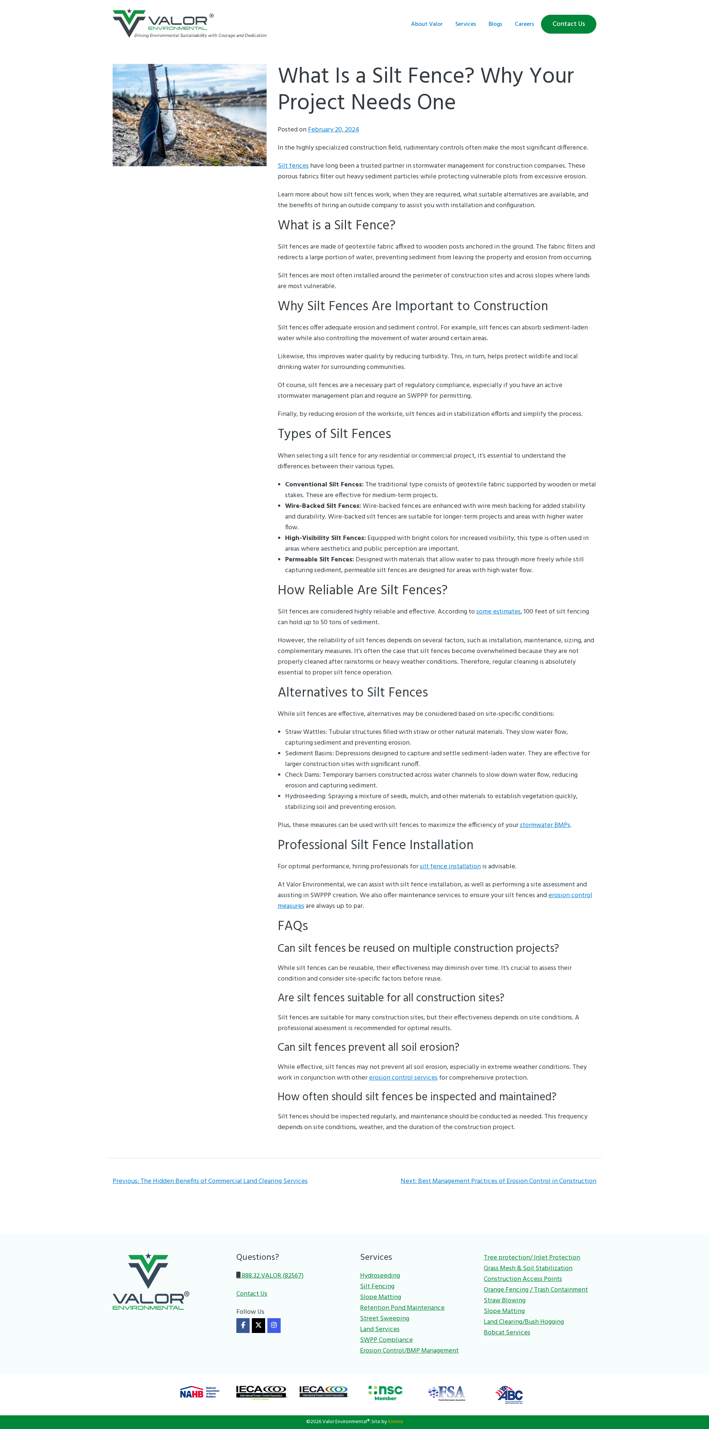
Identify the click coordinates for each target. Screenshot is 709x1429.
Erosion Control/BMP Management (409, 1351)
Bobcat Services (507, 1332)
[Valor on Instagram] (274, 1325)
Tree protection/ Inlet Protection (532, 1257)
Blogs (495, 24)
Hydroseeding (380, 1276)
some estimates (498, 611)
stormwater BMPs (545, 825)
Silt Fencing (377, 1286)
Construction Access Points (523, 1279)
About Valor (427, 24)
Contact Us (568, 24)
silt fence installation (450, 866)
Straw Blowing (504, 1300)
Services (465, 24)
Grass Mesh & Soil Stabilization (528, 1268)
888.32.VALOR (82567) (272, 1276)
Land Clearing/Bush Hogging (524, 1322)
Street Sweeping (384, 1318)
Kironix (395, 1422)
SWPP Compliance (386, 1340)
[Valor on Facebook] (243, 1325)
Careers (524, 24)
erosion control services (403, 1078)
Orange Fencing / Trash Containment (536, 1290)
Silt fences (293, 166)
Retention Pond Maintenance (402, 1308)
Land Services (380, 1329)
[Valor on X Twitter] (258, 1325)
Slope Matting (380, 1297)
